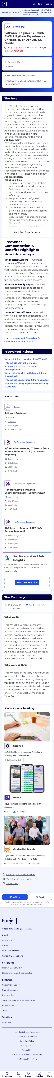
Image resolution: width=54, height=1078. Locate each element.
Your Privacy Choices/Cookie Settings (27, 1054)
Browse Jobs (8, 1005)
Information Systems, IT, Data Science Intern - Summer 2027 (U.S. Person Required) (26, 451)
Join (40, 4)
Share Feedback (10, 990)
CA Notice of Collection (27, 1059)
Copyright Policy (27, 1041)
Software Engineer (15, 413)
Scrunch (18, 746)
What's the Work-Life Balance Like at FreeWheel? (25, 375)
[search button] (34, 4)
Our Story (7, 940)
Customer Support (11, 985)
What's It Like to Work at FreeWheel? (25, 359)
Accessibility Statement (27, 1036)
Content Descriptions (12, 956)
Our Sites (6, 1022)
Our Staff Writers (10, 950)
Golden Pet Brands (24, 849)
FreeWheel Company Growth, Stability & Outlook (26, 385)
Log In (49, 4)
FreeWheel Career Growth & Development (20, 368)
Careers (6, 945)
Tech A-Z (6, 1010)
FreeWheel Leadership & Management (26, 380)
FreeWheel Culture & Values (20, 363)
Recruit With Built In (12, 968)
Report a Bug (8, 995)
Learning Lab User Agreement (27, 1032)
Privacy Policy (27, 1045)
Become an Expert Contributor (17, 973)
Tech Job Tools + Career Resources (18, 1000)
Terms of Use (27, 1050)
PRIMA (17, 797)
